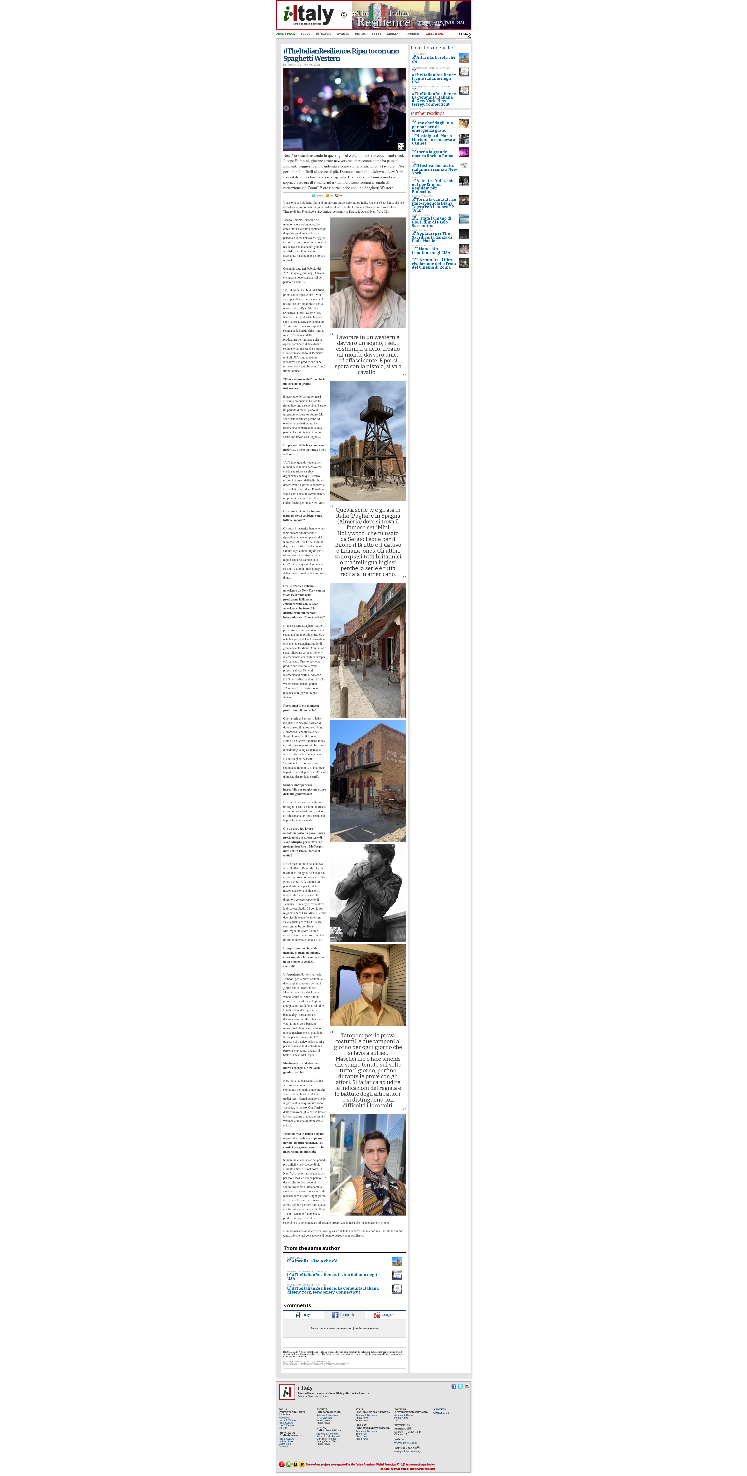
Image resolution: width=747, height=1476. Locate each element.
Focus (305, 33)
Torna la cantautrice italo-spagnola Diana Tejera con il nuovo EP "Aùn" (434, 205)
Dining (360, 33)
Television (434, 33)
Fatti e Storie (286, 1441)
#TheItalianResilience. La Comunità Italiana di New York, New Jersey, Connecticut (333, 1290)
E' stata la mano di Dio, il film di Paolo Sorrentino (431, 222)
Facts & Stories (287, 1420)
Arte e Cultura (286, 1438)
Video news (361, 1438)
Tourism (412, 33)
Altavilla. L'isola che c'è (314, 1261)
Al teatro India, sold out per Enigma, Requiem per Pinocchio (433, 186)
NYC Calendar (324, 1417)
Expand (401, 146)
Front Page (285, 33)
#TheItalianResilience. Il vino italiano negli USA (332, 1276)
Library (393, 33)
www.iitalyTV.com (405, 1442)
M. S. (414, 177)
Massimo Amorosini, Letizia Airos (306, 1271)
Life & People (286, 1425)
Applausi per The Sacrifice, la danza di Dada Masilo (432, 237)
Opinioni (283, 1446)
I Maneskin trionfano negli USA (431, 250)
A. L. (414, 120)
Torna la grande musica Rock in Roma (432, 154)
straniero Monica (422, 148)
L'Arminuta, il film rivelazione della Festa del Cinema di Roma (434, 264)
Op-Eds (283, 1427)
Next (403, 108)
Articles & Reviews (327, 1415)
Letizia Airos (292, 64)
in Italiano (323, 33)
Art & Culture (286, 1422)
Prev (286, 108)
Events (343, 33)
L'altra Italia (285, 1443)
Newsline (284, 1417)
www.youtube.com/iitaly (407, 1451)
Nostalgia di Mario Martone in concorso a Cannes (433, 139)
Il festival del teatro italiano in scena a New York (434, 169)
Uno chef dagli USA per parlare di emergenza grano (432, 127)
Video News (323, 1420)
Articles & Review (404, 1415)
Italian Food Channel (328, 1436)
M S (414, 162)
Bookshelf (361, 1433)
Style (376, 33)
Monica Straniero (422, 196)
